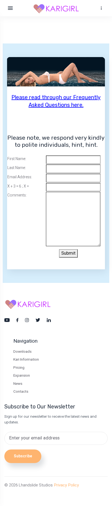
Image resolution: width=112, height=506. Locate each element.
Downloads (22, 351)
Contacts (20, 391)
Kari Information (26, 359)
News (17, 383)
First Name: (16, 159)
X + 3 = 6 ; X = (18, 186)
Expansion (21, 375)
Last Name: (16, 168)
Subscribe (23, 456)
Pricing (18, 367)
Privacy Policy (66, 485)
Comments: (17, 195)
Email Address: (19, 177)
